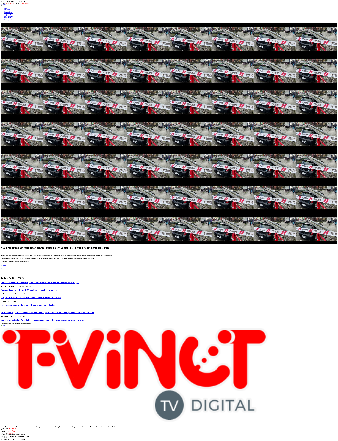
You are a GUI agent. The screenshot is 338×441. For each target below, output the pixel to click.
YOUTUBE (7, 17)
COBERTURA (8, 13)
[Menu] (1, 5)
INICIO (6, 8)
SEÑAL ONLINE (9, 16)
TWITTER (7, 21)
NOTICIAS (7, 9)
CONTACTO (8, 14)
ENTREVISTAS (9, 11)
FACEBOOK (8, 19)
